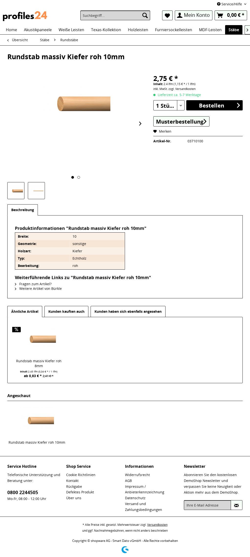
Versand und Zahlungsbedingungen (143, 506)
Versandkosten (157, 525)
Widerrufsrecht (137, 474)
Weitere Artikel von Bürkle (40, 288)
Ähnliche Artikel (24, 311)
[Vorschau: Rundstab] (15, 190)
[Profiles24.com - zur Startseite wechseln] (25, 16)
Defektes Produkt (80, 492)
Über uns (73, 498)
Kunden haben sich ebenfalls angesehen (128, 311)
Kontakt (72, 480)
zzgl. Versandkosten (182, 89)
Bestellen (211, 105)
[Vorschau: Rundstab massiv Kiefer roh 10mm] (36, 190)
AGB (128, 480)
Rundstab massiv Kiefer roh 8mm (39, 363)
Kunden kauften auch (66, 311)
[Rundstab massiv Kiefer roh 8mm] (38, 339)
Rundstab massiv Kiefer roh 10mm (37, 442)
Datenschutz (135, 498)
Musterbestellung (179, 121)
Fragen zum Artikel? (35, 284)
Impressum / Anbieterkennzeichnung (144, 489)
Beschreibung (22, 209)
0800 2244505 (22, 492)
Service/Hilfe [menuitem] (231, 4)
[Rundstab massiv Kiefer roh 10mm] (36, 420)
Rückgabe (74, 486)
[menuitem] (115, 15)
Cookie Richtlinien (80, 474)
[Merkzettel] (167, 15)
